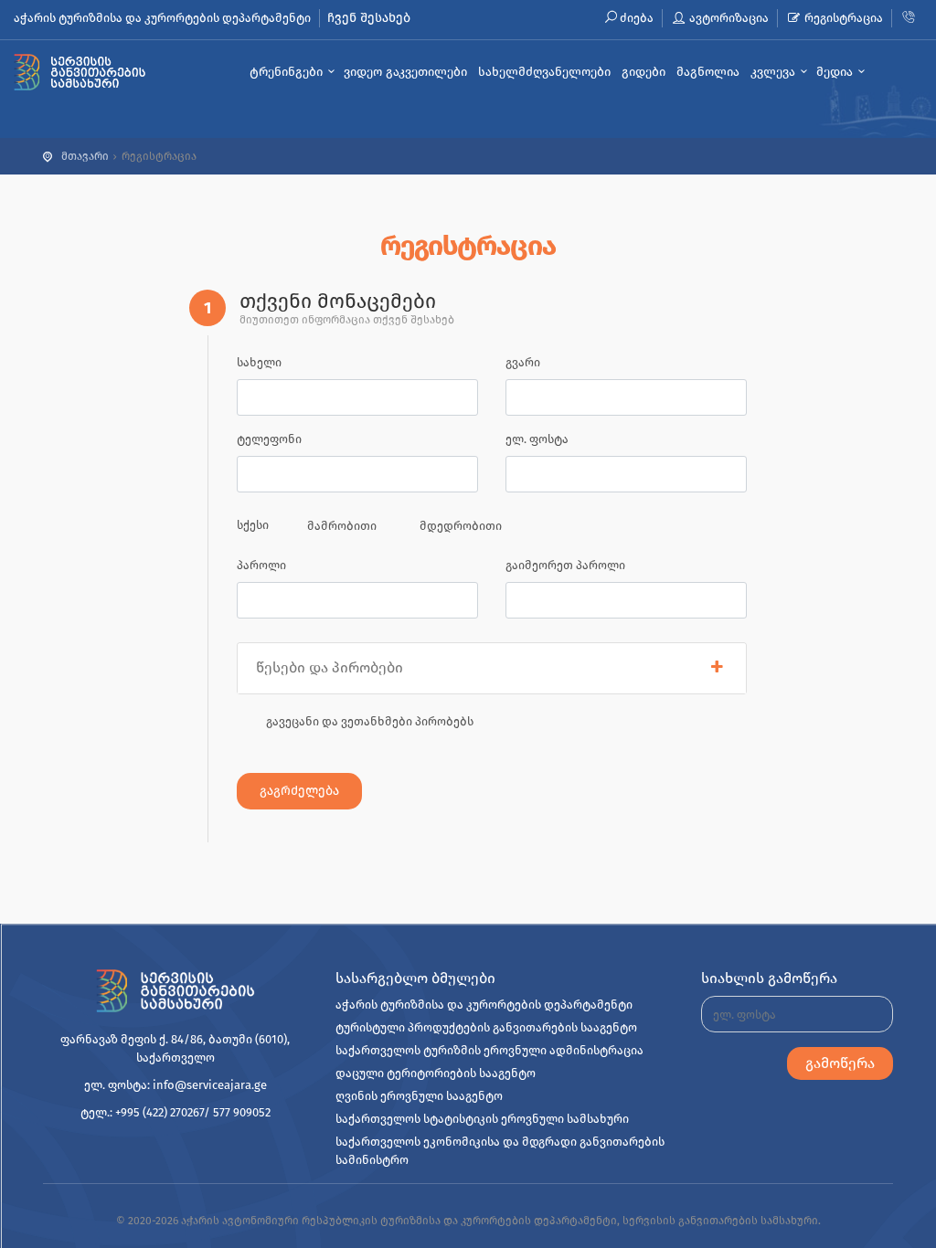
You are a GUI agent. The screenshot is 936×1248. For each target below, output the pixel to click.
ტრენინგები (286, 71)
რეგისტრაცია (842, 18)
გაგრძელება (299, 791)
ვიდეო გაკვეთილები (409, 71)
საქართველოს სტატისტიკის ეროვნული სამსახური (482, 1119)
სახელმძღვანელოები (548, 71)
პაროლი (261, 565)
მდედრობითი (461, 526)
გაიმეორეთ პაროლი (565, 565)
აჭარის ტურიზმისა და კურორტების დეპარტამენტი (484, 1004)
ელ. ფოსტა (537, 439)
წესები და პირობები (329, 667)
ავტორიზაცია (727, 18)
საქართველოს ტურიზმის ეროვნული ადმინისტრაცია (489, 1050)
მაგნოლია (711, 71)
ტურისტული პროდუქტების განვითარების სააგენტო (486, 1027)
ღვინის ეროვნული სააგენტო (419, 1096)
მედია (834, 71)
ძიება (635, 18)
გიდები (647, 71)
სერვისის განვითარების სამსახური (117, 76)
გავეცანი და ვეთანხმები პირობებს (369, 721)
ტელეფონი (269, 439)
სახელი (259, 362)
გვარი (522, 362)
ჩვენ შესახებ (368, 18)
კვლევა (772, 71)
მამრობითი (342, 526)
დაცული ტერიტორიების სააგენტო (435, 1073)
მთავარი (85, 156)
